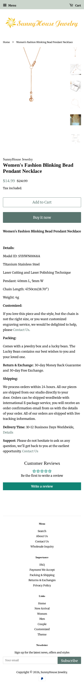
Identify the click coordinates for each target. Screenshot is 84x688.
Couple (42, 624)
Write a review (42, 486)
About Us (42, 536)
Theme (42, 634)
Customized (42, 629)
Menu (12, 5)
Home (6, 42)
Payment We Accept (42, 570)
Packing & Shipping (42, 575)
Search (42, 531)
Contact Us (21, 330)
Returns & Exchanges (42, 580)
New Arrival (42, 608)
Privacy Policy (42, 585)
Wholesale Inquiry (42, 546)
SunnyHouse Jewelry (54, 672)
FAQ (42, 564)
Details (8, 432)
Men (42, 619)
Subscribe (69, 660)
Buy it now (42, 217)
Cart (78, 5)
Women (42, 613)
